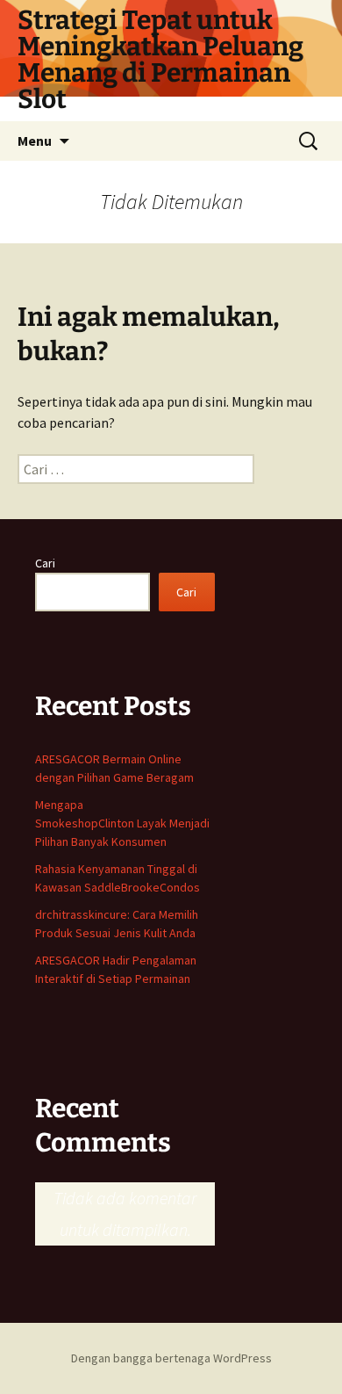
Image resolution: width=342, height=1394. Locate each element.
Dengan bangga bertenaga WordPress (171, 1358)
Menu (35, 140)
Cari (45, 563)
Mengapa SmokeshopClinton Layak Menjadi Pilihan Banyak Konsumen (122, 823)
